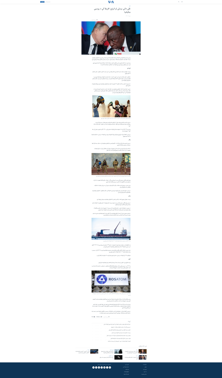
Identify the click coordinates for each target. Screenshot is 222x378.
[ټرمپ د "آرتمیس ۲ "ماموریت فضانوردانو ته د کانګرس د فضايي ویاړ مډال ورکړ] (94, 351)
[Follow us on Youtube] (104, 367)
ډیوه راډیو (127, 369)
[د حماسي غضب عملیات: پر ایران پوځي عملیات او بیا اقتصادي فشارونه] (118, 351)
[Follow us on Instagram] (102, 367)
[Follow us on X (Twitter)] (107, 367)
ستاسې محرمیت (144, 374)
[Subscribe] (93, 367)
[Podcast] (96, 367)
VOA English (126, 371)
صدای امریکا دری (126, 367)
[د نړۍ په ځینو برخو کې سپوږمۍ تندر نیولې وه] (118, 357)
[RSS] (99, 367)
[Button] (95, 20)
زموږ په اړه (145, 369)
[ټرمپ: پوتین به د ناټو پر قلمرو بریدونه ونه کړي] (143, 357)
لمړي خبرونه (112, 350)
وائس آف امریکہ (126, 374)
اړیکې (146, 367)
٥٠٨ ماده (145, 371)
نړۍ (129, 6)
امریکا (137, 350)
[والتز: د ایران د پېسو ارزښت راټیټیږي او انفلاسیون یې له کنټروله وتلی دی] (143, 351)
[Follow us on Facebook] (110, 367)
